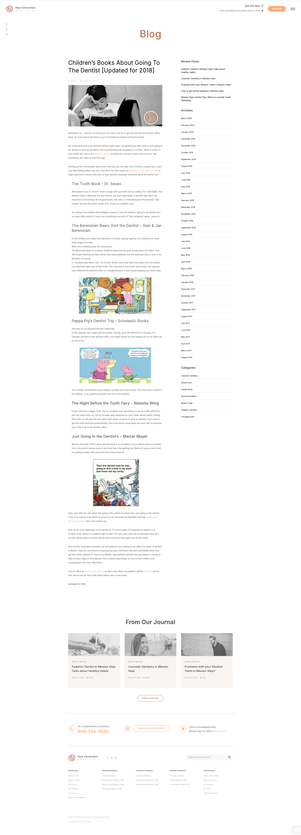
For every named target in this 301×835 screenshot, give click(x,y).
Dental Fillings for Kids (178, 780)
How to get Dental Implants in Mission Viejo (202, 91)
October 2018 (187, 221)
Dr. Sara (148, 571)
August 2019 (186, 166)
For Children (208, 784)
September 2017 (188, 309)
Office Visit (72, 784)
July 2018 (185, 241)
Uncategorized (187, 417)
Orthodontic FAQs (210, 793)
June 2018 (185, 248)
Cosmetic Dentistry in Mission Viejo (198, 78)
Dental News (186, 389)
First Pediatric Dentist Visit (180, 784)
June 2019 (185, 180)
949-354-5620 (252, 6)
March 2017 (186, 350)
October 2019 (187, 152)
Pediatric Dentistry (189, 410)
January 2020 (187, 132)
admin (73, 81)
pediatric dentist (102, 154)
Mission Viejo (187, 403)
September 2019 (188, 159)
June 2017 (185, 330)
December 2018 (188, 207)
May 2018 (185, 255)
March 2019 (186, 193)
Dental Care (186, 382)
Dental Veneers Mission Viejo (147, 784)
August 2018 (186, 234)
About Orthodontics (211, 776)
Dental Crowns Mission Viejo (113, 784)
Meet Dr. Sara (73, 776)
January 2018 (187, 282)
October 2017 (187, 303)
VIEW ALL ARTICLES (150, 698)
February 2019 (187, 200)
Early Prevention (210, 780)
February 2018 (187, 275)
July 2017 (185, 323)
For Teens (208, 789)
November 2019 (188, 145)
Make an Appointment (76, 797)
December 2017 (188, 289)
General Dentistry (189, 396)
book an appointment (94, 571)
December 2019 (188, 139)
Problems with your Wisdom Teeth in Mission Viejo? (206, 84)
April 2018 (185, 262)
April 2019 (185, 186)
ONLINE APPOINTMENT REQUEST (152, 728)
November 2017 (188, 296)
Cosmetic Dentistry (189, 376)
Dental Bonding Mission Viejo (147, 780)
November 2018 (188, 214)
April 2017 (185, 344)
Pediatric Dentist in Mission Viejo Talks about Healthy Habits (203, 70)
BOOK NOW (277, 9)
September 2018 (188, 227)
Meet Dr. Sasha (74, 780)
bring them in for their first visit (143, 170)
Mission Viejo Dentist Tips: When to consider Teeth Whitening (206, 99)
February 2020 (187, 125)
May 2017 (185, 337)
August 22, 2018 (89, 81)
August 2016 (186, 357)
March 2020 (186, 118)
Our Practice (73, 789)
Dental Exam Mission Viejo (112, 789)
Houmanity (86, 822)
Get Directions (219, 731)
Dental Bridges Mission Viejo (113, 780)
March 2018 (186, 268)
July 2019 (185, 173)
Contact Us (72, 793)
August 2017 (186, 316)
